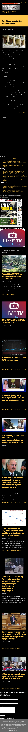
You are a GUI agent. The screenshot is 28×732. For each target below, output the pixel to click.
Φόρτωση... (2, 196)
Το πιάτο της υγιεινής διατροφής (9, 188)
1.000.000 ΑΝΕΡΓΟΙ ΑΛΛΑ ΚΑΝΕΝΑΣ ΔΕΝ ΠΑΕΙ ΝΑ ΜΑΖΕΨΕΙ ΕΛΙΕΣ (12, 276)
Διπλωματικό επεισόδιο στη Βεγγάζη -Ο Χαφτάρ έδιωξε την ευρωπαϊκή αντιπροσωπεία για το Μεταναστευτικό (12, 482)
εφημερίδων (14, 227)
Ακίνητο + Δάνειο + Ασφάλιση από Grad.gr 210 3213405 (9, 12)
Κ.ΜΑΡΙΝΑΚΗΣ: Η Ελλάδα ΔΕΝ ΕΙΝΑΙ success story (14, 359)
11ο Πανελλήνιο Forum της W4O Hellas (11, 185)
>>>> (25, 294)
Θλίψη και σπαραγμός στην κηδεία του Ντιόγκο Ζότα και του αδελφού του (13, 676)
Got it (18, 730)
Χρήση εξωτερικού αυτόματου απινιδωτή (11, 190)
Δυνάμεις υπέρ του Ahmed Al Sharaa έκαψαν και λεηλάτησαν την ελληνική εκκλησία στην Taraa (13, 172)
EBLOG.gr (6, 6)
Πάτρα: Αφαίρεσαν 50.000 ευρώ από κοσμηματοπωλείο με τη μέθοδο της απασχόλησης (13, 439)
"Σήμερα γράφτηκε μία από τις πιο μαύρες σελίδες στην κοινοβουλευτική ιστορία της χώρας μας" (14, 635)
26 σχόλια (12, 294)
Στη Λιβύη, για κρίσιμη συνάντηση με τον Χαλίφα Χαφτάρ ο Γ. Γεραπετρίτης (13, 397)
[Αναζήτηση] (22, 2)
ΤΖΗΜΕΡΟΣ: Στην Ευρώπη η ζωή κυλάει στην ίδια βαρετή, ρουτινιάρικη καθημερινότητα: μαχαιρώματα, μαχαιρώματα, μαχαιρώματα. (13, 583)
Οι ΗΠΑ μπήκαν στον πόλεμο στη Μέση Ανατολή (13, 175)
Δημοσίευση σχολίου (15, 332)
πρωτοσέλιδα (9, 227)
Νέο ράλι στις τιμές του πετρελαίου (10, 173)
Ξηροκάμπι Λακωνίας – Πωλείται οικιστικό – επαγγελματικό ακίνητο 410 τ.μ (12, 159)
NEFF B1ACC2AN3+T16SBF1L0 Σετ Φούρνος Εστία (14, 162)
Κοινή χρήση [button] (21, 112)
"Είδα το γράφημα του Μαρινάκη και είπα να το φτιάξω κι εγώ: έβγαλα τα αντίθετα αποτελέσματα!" (13, 531)
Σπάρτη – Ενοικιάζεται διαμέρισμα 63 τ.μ (11, 164)
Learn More (12, 730)
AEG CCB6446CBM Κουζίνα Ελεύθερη (11, 161)
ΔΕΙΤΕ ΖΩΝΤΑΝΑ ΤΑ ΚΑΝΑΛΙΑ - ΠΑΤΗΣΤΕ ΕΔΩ (13, 321)
